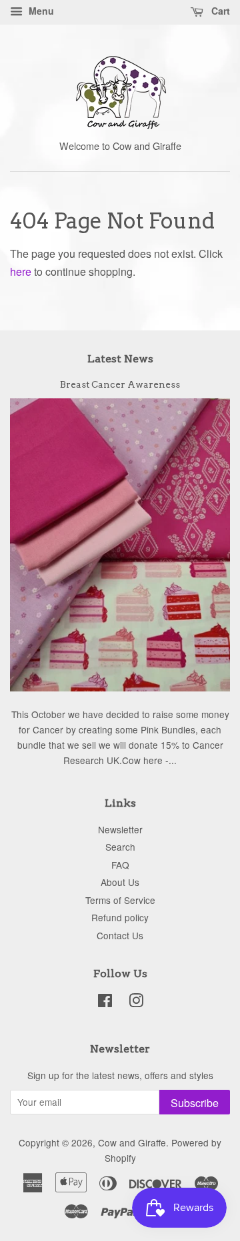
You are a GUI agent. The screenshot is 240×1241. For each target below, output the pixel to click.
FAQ (120, 864)
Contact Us (120, 935)
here (20, 271)
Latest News (120, 358)
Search (120, 846)
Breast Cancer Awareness (120, 384)
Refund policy (120, 917)
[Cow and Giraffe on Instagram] (136, 1002)
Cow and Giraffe (132, 1142)
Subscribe (195, 1102)
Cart (219, 10)
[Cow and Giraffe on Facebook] (105, 1002)
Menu (40, 10)
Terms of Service (120, 900)
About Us (120, 882)
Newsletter (120, 829)
